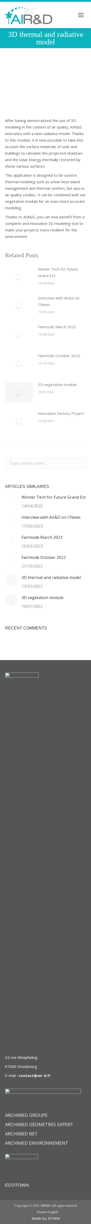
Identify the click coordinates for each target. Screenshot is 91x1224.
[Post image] (19, 277)
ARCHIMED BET (21, 1134)
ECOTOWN (17, 1185)
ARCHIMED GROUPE (26, 1115)
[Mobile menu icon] (81, 15)
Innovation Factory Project (61, 413)
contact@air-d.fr (34, 1075)
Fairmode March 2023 (57, 326)
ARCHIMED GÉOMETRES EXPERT (39, 1124)
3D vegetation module (57, 384)
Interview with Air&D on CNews (58, 301)
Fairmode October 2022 (59, 355)
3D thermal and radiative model (51, 577)
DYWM (54, 1218)
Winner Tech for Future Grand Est (58, 272)
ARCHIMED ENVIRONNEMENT (36, 1143)
